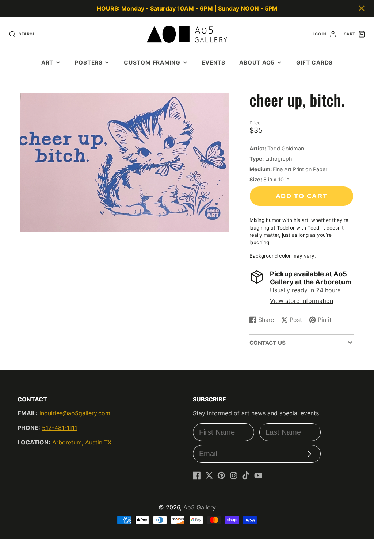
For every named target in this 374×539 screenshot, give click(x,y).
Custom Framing (152, 62)
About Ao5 (257, 62)
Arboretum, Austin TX (81, 442)
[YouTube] (258, 475)
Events (213, 62)
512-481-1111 (59, 427)
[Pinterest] (221, 475)
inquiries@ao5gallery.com (74, 413)
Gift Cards (314, 62)
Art (47, 62)
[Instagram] (234, 475)
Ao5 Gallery (199, 507)
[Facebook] (197, 475)
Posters (88, 62)
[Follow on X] (209, 475)
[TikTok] (246, 475)
